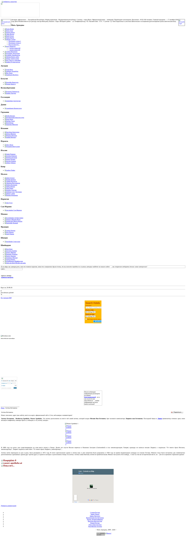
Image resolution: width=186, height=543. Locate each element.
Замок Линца (95, 514)
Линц (2, 408)
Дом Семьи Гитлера (95, 525)
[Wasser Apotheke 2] (68, 434)
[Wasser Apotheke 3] (68, 439)
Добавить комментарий (8, 506)
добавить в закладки (10, 1)
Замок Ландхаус (95, 516)
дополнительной (90, 397)
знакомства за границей (6, 387)
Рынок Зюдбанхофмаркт (95, 519)
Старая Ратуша (95, 512)
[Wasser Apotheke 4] (68, 444)
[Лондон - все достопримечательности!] (20, 17)
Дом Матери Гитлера (95, 526)
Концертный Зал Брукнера (95, 518)
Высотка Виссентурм (95, 521)
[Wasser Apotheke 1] (68, 429)
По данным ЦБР (6, 298)
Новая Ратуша (95, 523)
